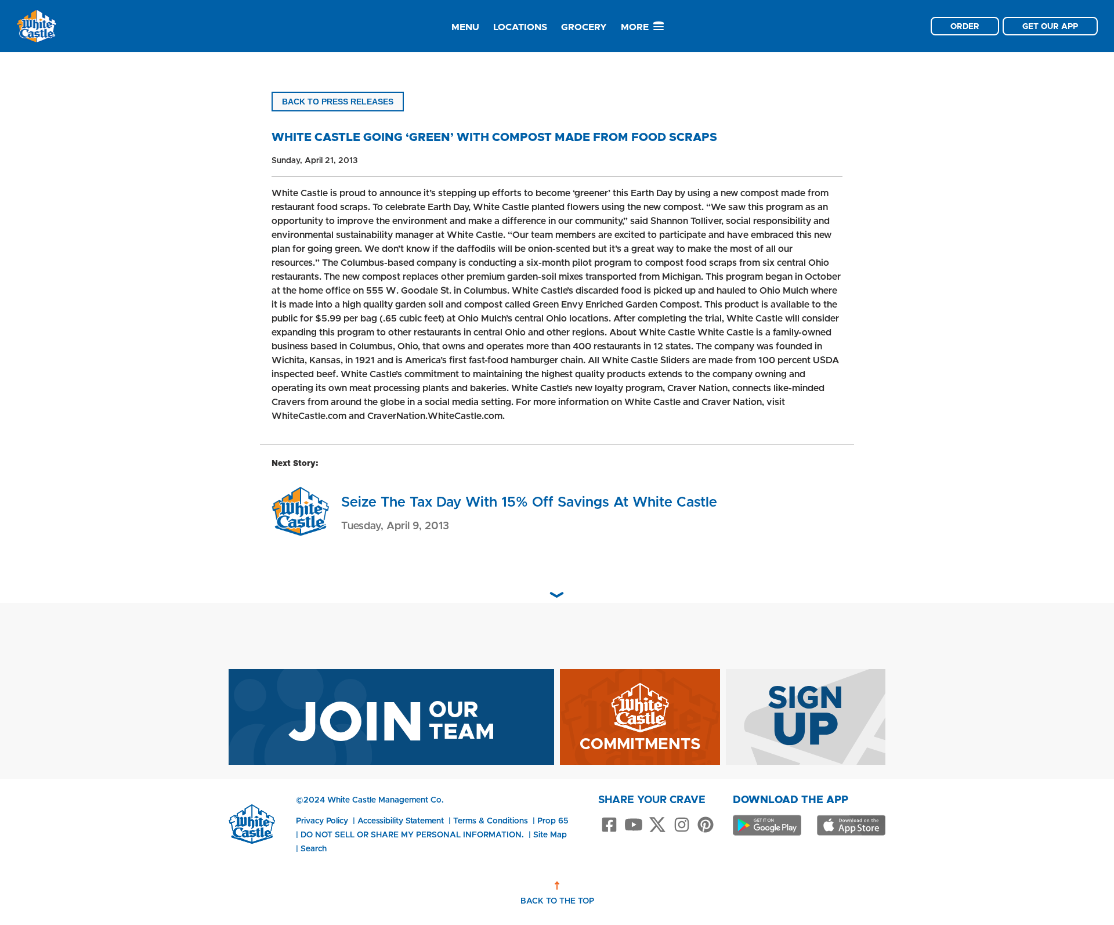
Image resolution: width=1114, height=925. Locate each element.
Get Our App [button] (1050, 26)
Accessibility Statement (400, 820)
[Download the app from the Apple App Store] (851, 825)
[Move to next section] (557, 595)
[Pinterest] (706, 825)
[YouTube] (634, 825)
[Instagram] (682, 825)
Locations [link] (520, 27)
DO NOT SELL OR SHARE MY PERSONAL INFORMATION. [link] (412, 834)
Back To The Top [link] (557, 900)
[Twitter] (657, 825)
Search (314, 848)
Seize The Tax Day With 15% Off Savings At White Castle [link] (529, 502)
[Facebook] (609, 825)
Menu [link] (465, 27)
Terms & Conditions (490, 820)
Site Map (550, 834)
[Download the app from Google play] (767, 825)
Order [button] (964, 26)
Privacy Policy (322, 820)
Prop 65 (553, 820)
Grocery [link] (584, 27)
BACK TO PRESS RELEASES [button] (337, 101)
